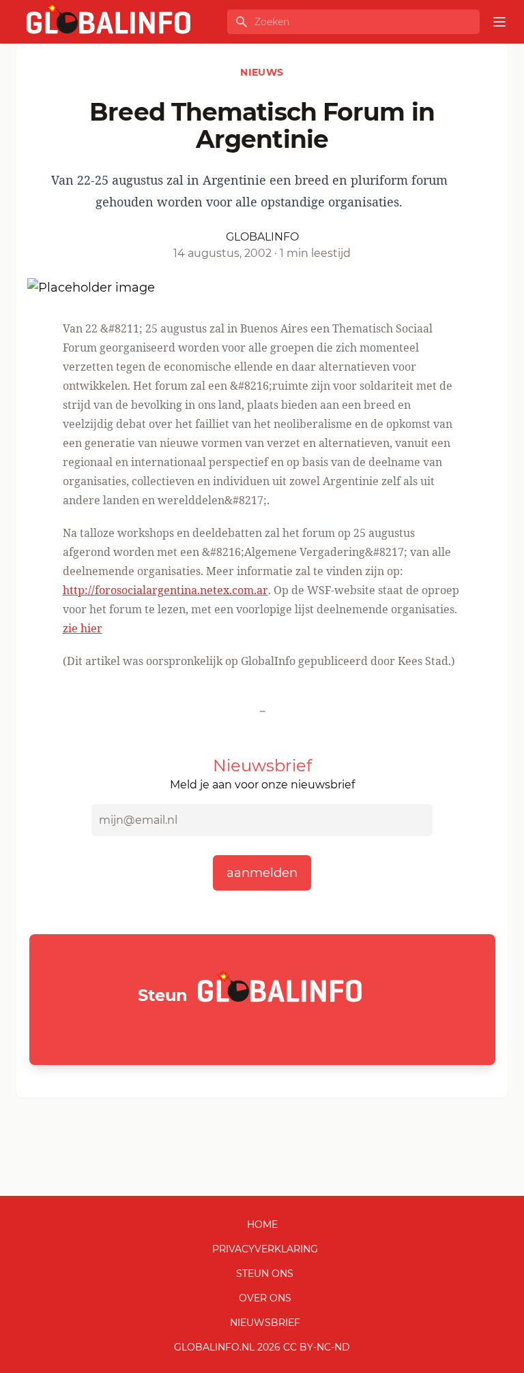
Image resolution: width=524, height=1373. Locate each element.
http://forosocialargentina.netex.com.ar (165, 590)
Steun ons (264, 1273)
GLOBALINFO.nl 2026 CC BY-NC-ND (262, 1347)
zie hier (82, 628)
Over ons (265, 1298)
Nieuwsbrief (265, 1322)
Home (262, 1224)
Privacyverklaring (265, 1249)
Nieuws (261, 72)
